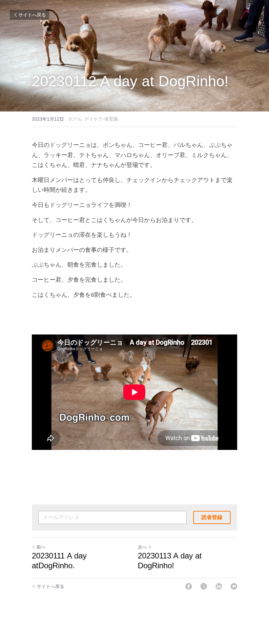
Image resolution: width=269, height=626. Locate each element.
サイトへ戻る (32, 14)
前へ (41, 547)
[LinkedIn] (219, 586)
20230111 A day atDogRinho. (59, 560)
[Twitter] (203, 586)
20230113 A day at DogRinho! (170, 560)
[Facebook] (188, 586)
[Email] (234, 586)
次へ (142, 547)
